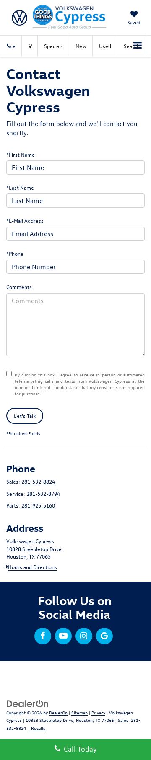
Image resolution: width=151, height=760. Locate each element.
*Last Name (20, 187)
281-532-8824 (38, 481)
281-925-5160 (38, 505)
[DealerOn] (27, 702)
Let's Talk (25, 415)
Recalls (38, 728)
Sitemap (79, 712)
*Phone (14, 253)
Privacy (98, 712)
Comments (19, 286)
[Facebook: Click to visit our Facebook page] (42, 636)
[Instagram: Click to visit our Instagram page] (84, 636)
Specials (53, 45)
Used (105, 45)
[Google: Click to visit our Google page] (104, 636)
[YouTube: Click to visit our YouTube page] (63, 636)
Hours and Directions (32, 566)
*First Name (20, 154)
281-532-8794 (43, 493)
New (81, 45)
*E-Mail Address (25, 220)
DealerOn (58, 712)
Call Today (78, 749)
